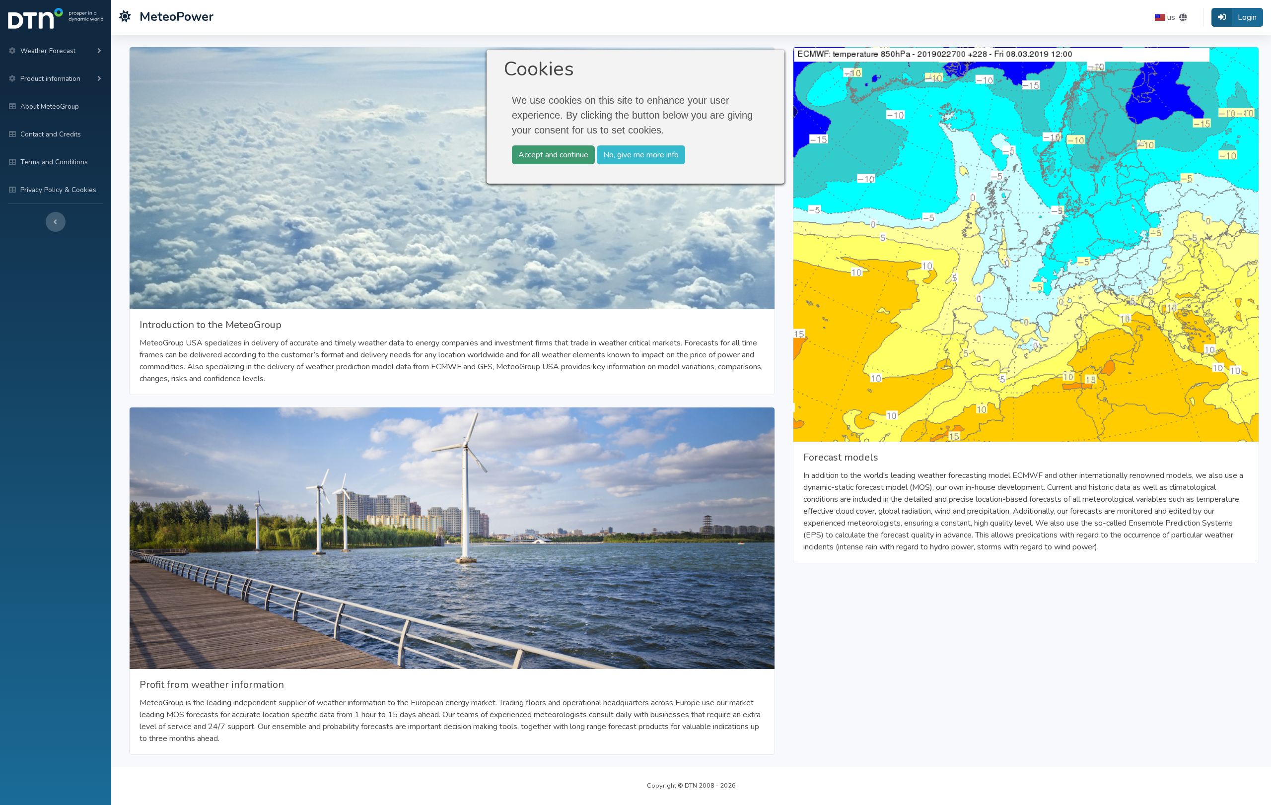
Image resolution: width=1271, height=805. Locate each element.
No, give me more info (641, 154)
